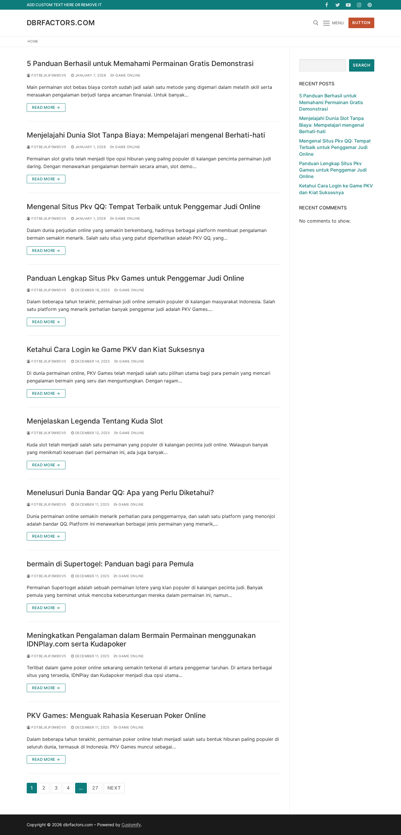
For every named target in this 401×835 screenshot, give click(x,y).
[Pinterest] (369, 4)
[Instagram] (359, 4)
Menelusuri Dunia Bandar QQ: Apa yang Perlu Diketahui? (120, 492)
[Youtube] (348, 4)
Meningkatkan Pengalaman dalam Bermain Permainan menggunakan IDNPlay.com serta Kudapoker (141, 639)
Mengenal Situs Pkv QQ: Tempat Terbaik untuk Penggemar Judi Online (143, 206)
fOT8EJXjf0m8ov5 (48, 75)
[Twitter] (337, 4)
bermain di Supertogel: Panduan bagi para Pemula (110, 564)
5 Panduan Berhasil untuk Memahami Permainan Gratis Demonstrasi (140, 63)
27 (95, 788)
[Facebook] (326, 4)
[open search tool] (316, 23)
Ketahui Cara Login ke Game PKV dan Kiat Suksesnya (116, 349)
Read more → (46, 107)
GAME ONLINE (127, 75)
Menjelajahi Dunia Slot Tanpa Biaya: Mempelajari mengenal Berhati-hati (146, 135)
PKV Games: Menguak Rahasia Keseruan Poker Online (116, 715)
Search (361, 65)
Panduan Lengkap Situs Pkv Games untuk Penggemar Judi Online (135, 278)
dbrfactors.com (61, 22)
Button (361, 22)
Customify (131, 824)
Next (114, 788)
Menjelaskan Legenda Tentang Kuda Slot (95, 421)
